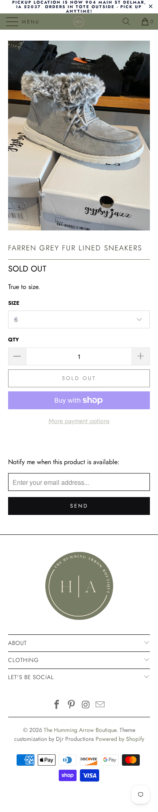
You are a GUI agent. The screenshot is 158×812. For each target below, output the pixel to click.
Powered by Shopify (120, 739)
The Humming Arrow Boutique (80, 730)
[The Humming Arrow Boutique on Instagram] (86, 705)
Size (13, 303)
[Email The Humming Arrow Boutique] (100, 705)
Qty (13, 339)
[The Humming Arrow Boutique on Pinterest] (71, 705)
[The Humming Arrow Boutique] (79, 21)
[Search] (129, 21)
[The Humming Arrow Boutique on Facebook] (57, 705)
